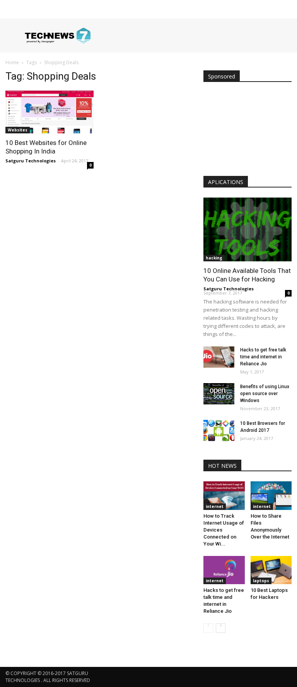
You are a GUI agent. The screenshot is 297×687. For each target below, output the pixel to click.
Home (12, 62)
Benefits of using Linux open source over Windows (264, 393)
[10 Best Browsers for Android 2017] (218, 430)
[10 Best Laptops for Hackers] (271, 570)
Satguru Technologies (30, 161)
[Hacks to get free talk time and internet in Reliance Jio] (218, 357)
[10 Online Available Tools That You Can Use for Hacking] (247, 229)
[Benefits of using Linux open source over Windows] (218, 393)
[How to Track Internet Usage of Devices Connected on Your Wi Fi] (224, 495)
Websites (17, 130)
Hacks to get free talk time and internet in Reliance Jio (263, 357)
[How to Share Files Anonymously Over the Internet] (271, 495)
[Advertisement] (247, 130)
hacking (214, 258)
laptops (261, 580)
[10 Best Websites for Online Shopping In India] (49, 111)
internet (215, 506)
